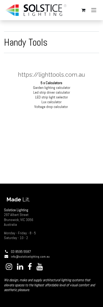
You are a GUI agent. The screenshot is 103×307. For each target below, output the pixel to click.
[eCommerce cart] (83, 10)
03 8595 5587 (21, 251)
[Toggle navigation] (93, 10)
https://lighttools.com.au (51, 74)
